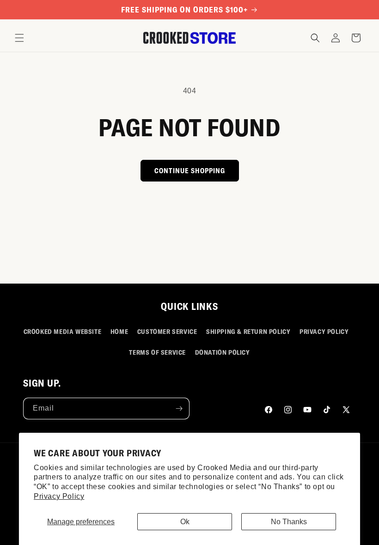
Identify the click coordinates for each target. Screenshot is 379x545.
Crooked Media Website (63, 331)
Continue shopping (189, 170)
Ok (185, 522)
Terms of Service (157, 352)
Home (119, 331)
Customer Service (167, 331)
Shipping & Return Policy (248, 331)
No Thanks (289, 522)
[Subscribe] (179, 408)
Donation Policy (222, 352)
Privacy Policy (59, 496)
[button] (19, 38)
